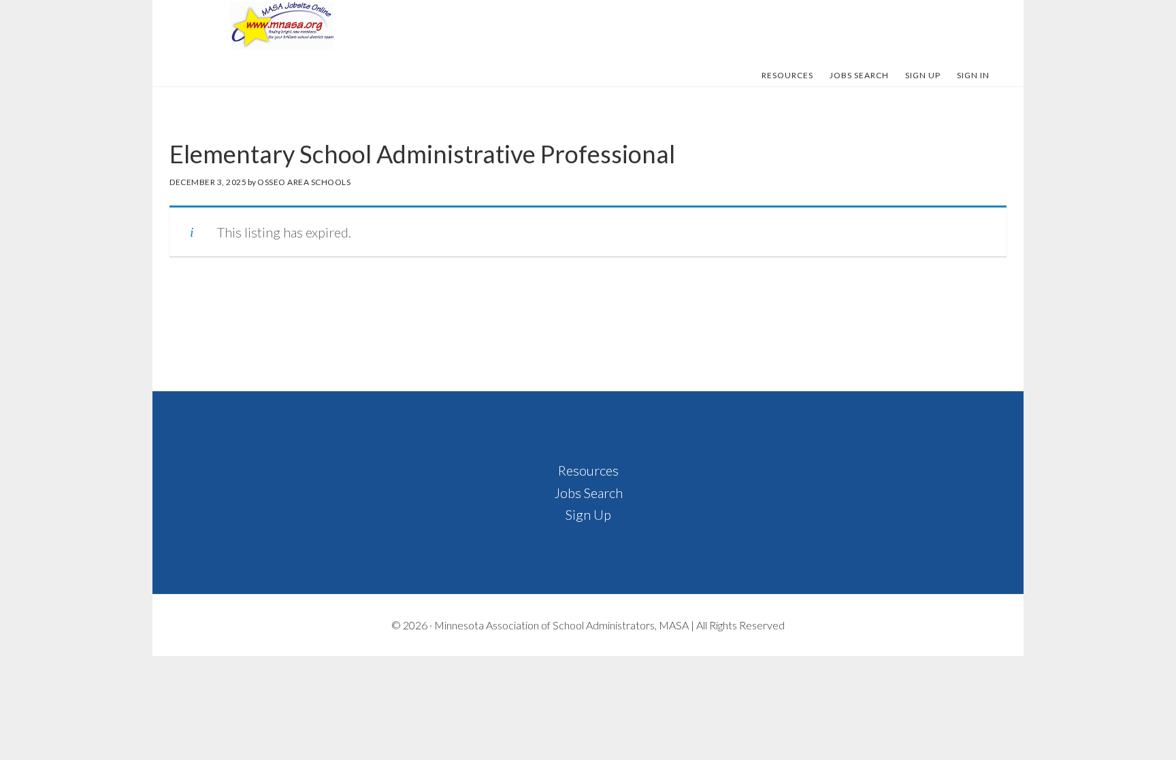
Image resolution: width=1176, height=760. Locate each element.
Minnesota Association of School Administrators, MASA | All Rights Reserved (609, 624)
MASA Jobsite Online (282, 26)
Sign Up (588, 514)
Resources (588, 470)
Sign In (973, 75)
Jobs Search (588, 492)
